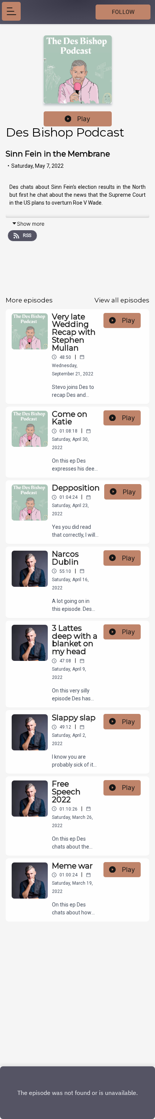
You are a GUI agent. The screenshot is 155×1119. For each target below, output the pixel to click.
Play (83, 119)
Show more (30, 223)
